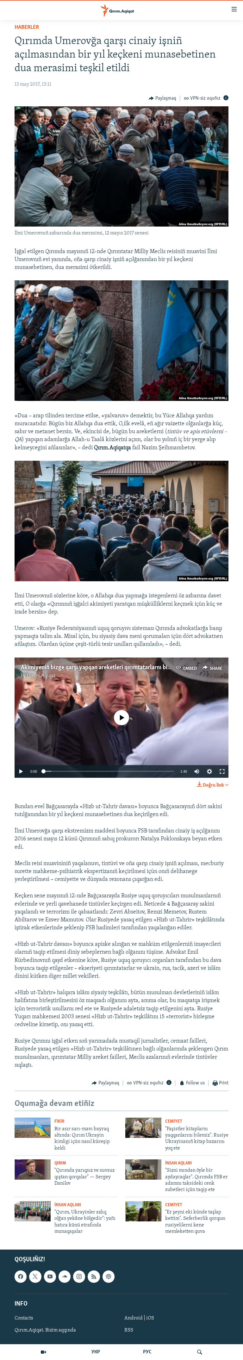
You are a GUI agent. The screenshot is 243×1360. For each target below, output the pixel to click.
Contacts (24, 1318)
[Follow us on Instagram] (79, 1276)
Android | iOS (139, 1318)
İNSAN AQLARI (178, 1163)
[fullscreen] (222, 771)
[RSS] (94, 1276)
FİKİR (59, 1121)
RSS (128, 1330)
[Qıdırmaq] (199, 1352)
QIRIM (60, 1163)
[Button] (162, 98)
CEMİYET (173, 1121)
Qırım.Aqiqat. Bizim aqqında (45, 1330)
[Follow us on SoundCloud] (65, 1276)
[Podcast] (109, 1276)
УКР (95, 1352)
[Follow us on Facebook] (21, 1276)
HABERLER (27, 27)
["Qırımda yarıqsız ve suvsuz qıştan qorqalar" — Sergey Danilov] (33, 1169)
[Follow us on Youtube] (50, 1276)
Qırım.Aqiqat (41, 675)
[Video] (43, 1352)
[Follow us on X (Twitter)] (35, 1276)
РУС (147, 1352)
